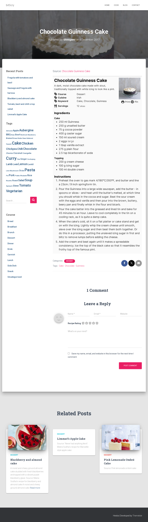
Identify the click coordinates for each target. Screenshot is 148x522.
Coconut (17, 153)
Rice (29, 175)
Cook (116, 5)
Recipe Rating (74, 323)
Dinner (11, 243)
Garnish (11, 254)
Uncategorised (15, 277)
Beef (17, 134)
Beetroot (24, 135)
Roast (15, 180)
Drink (10, 249)
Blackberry (32, 135)
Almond (9, 131)
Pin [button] (136, 101)
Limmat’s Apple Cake (17, 114)
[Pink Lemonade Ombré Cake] (121, 437)
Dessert (11, 238)
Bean (13, 135)
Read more (35, 488)
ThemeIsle (137, 516)
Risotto (9, 181)
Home (107, 5)
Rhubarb (23, 176)
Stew (16, 185)
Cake (16, 143)
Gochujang (31, 159)
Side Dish (12, 266)
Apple (16, 130)
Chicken (27, 143)
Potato (17, 176)
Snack (10, 271)
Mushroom (14, 171)
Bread (15, 138)
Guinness (80, 266)
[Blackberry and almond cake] (27, 437)
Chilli (20, 149)
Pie (7, 176)
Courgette (27, 153)
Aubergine (26, 130)
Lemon (22, 164)
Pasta (30, 170)
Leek (15, 164)
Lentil (31, 164)
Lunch (10, 260)
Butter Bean (22, 138)
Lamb (9, 164)
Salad (21, 180)
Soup (28, 180)
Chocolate (30, 149)
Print (127, 101)
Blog (125, 5)
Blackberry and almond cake (21, 98)
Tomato (25, 185)
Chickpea (11, 148)
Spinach (9, 186)
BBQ (8, 134)
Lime (8, 171)
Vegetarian (14, 191)
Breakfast (12, 227)
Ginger (23, 159)
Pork (12, 175)
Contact (136, 5)
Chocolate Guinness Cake (76, 71)
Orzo (21, 170)
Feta (18, 159)
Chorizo (9, 153)
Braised (9, 138)
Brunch (11, 232)
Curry (11, 158)
